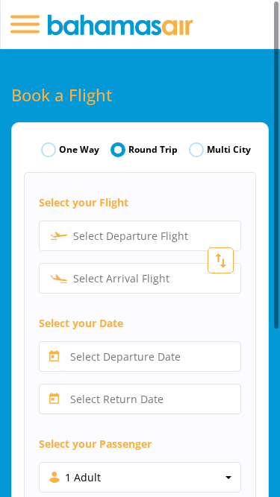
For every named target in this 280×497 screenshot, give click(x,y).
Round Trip (153, 150)
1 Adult (83, 477)
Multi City (229, 150)
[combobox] (140, 236)
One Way (79, 150)
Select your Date (81, 323)
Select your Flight (83, 202)
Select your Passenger (95, 444)
